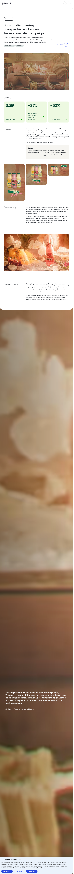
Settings (19, 871)
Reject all (31, 871)
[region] (36, 865)
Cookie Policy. (41, 867)
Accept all (6, 871)
